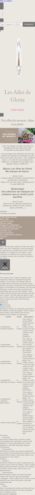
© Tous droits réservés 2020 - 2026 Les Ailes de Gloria (8, 219)
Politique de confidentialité (9, 225)
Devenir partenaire (6, 233)
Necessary (6, 305)
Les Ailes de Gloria (17, 95)
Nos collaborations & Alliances (11, 235)
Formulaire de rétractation (9, 229)
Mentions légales (6, 223)
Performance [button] (4, 447)
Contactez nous (5, 231)
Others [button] (2, 484)
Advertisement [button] (5, 470)
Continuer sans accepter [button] (15, 256)
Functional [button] (3, 435)
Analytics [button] (3, 459)
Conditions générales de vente (11, 227)
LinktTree (3, 237)
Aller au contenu (6, 1)
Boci (1, 238)
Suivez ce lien (17, 176)
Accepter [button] (3, 256)
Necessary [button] (4, 303)
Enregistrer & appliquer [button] (8, 494)
